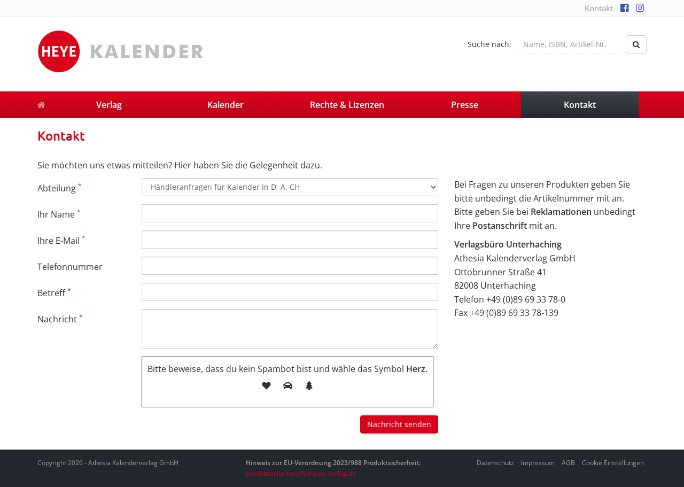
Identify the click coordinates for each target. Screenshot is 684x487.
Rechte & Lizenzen (347, 105)
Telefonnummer (70, 267)
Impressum (538, 462)
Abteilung (59, 187)
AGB (568, 462)
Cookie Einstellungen (613, 462)
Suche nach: (489, 44)
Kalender (225, 105)
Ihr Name (59, 213)
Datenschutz (495, 462)
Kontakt (599, 8)
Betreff (54, 292)
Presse (464, 105)
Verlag (109, 105)
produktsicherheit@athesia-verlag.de (301, 473)
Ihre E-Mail (61, 240)
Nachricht (60, 318)
